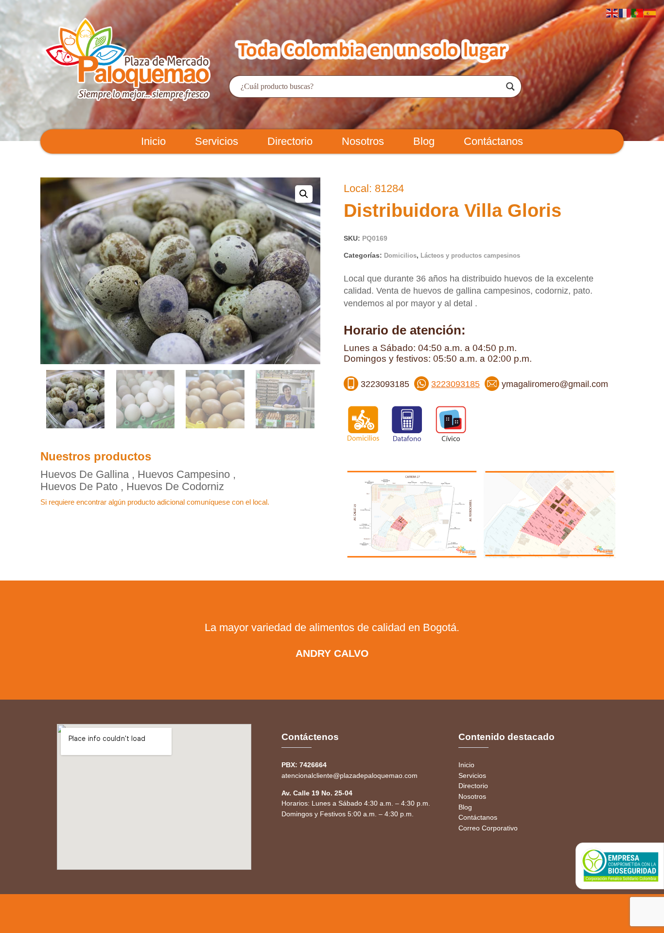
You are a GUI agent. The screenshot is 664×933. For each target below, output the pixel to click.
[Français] (625, 12)
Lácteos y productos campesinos (470, 255)
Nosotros (363, 141)
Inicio (153, 141)
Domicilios (400, 255)
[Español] (650, 12)
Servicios (216, 141)
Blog (424, 141)
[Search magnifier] (510, 86)
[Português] (637, 12)
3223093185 (455, 384)
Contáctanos (493, 141)
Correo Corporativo (488, 828)
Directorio (290, 141)
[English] (612, 12)
